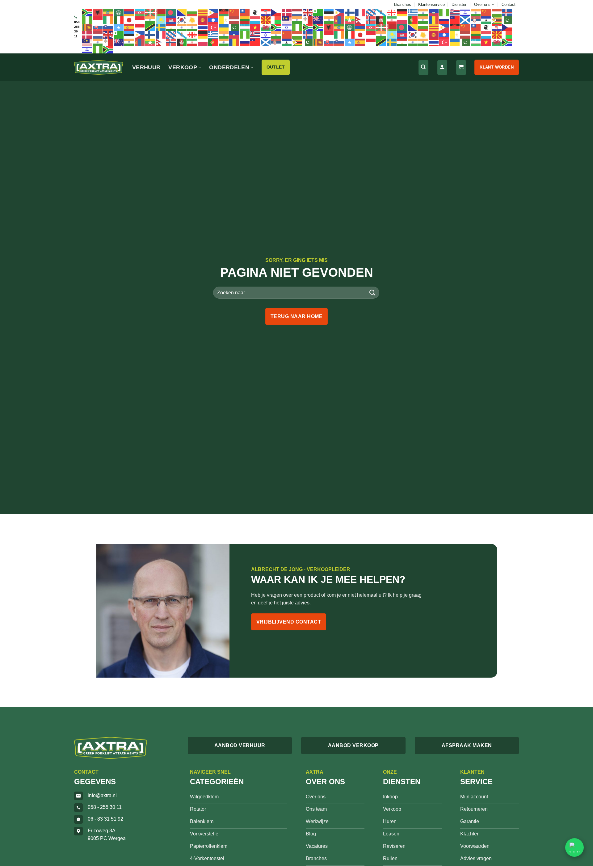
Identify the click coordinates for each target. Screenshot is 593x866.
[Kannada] (150, 20)
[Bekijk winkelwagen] (461, 67)
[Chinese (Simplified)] (234, 12)
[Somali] (119, 27)
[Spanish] (129, 27)
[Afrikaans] (87, 12)
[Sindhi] (507, 20)
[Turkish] (213, 27)
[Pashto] (381, 20)
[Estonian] (329, 12)
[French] (360, 12)
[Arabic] (119, 12)
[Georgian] (392, 12)
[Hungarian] (497, 12)
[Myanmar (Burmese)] (350, 20)
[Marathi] (329, 20)
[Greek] (413, 12)
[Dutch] (297, 12)
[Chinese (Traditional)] (245, 12)
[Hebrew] (465, 12)
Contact (508, 4)
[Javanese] (140, 20)
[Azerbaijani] (140, 12)
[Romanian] (434, 20)
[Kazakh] (161, 20)
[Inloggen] (442, 67)
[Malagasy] (276, 20)
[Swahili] (150, 27)
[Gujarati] (423, 12)
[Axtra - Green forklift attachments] (98, 67)
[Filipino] (339, 12)
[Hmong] (486, 12)
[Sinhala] (87, 27)
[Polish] (402, 20)
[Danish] (287, 12)
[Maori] (318, 20)
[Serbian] (476, 20)
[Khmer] (171, 20)
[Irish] (108, 20)
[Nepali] (360, 20)
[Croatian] (266, 12)
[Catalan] (203, 12)
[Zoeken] (423, 67)
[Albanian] (98, 12)
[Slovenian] (108, 27)
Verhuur (146, 67)
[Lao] (213, 20)
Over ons (482, 4)
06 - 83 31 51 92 (105, 819)
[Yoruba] (297, 27)
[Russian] (444, 20)
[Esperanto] (318, 12)
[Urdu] (234, 27)
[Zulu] (308, 27)
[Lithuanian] (245, 20)
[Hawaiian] (455, 12)
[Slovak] (98, 27)
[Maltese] (308, 20)
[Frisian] (371, 12)
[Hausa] (444, 12)
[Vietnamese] (255, 27)
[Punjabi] (423, 20)
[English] (308, 12)
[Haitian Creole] (434, 12)
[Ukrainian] (224, 27)
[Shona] (497, 20)
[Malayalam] (297, 20)
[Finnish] (350, 12)
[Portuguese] (413, 20)
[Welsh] (266, 27)
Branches (402, 4)
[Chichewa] (224, 12)
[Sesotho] (486, 20)
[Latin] (224, 20)
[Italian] (119, 20)
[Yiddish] (287, 27)
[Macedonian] (266, 20)
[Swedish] (161, 27)
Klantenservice (431, 4)
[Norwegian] (371, 20)
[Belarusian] (161, 12)
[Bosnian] (182, 12)
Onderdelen (229, 67)
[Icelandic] (507, 12)
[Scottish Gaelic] (465, 20)
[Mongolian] (339, 20)
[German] (402, 12)
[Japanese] (129, 20)
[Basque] (150, 12)
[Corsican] (255, 12)
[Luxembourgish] (255, 20)
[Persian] (392, 20)
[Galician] (381, 12)
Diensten (459, 4)
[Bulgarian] (192, 12)
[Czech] (276, 12)
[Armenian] (129, 12)
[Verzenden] (372, 293)
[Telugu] (192, 27)
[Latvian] (234, 20)
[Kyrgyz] (203, 20)
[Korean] (182, 20)
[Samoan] (455, 20)
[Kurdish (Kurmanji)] (192, 20)
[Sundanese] (140, 27)
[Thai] (203, 27)
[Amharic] (108, 12)
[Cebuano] (213, 12)
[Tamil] (182, 27)
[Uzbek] (245, 27)
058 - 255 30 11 (105, 807)
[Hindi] (476, 12)
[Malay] (287, 20)
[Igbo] (87, 20)
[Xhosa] (276, 27)
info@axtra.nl (102, 795)
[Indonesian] (98, 20)
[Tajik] (171, 27)
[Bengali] (171, 12)
